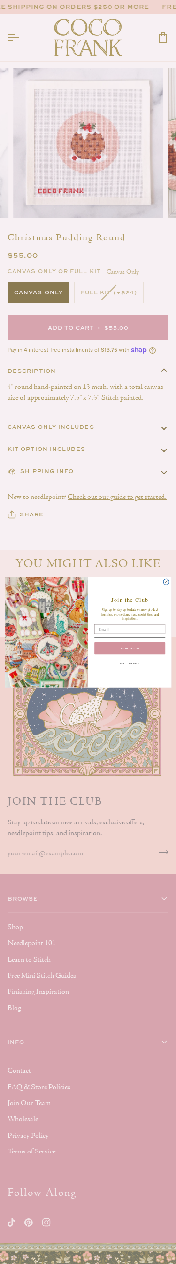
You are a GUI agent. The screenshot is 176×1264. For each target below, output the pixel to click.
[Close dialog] (166, 582)
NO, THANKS (129, 663)
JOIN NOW (129, 648)
